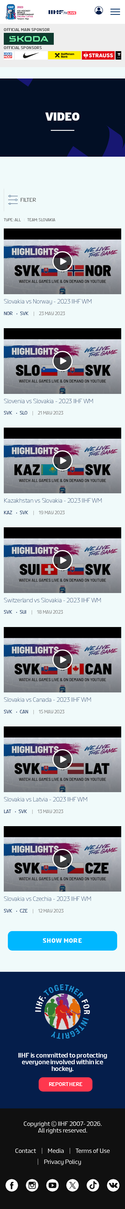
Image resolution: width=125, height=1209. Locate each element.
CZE (24, 910)
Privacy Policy (62, 1161)
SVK (24, 313)
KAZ (8, 512)
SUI (23, 612)
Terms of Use (93, 1150)
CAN (24, 711)
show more (62, 940)
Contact (25, 1150)
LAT (7, 811)
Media (56, 1150)
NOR (8, 313)
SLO (23, 412)
